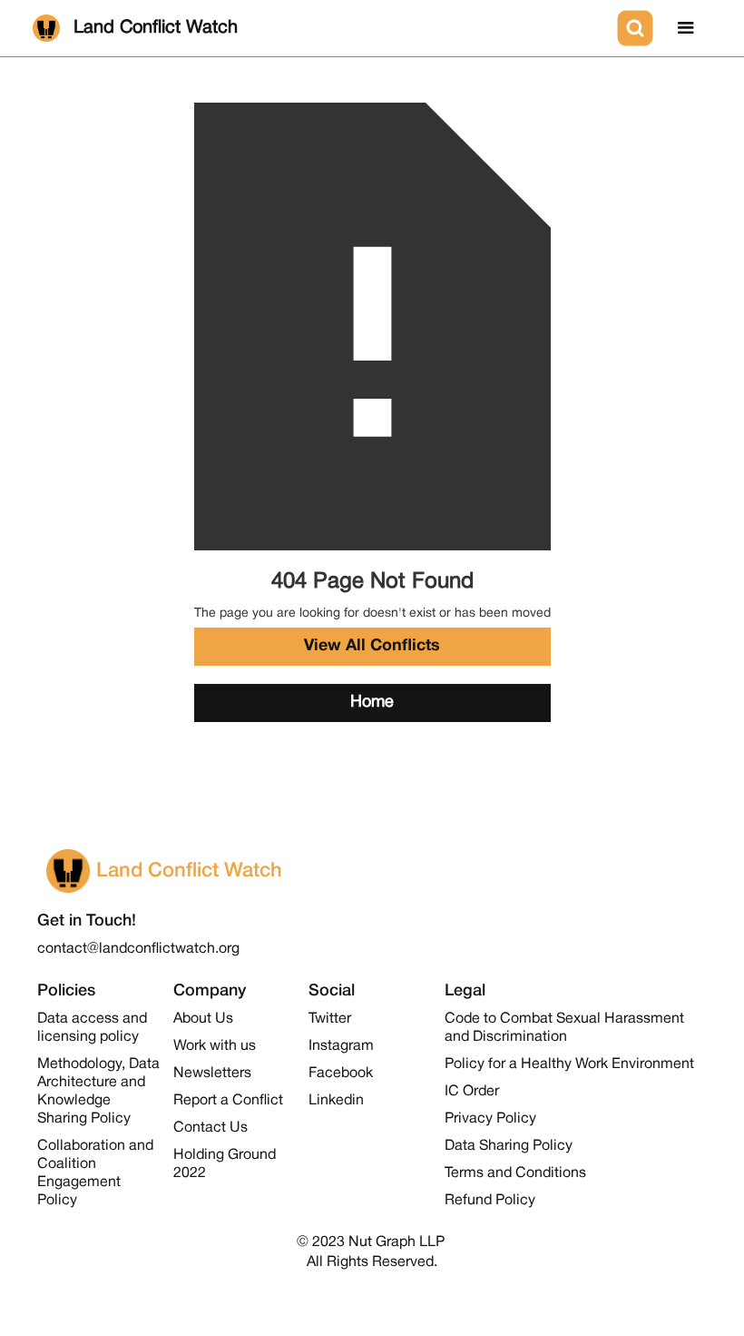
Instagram (341, 1046)
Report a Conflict (228, 1100)
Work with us (214, 1046)
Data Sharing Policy (509, 1146)
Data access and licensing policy (92, 1028)
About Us (203, 1019)
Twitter (329, 1019)
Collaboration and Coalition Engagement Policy (95, 1173)
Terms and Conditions (515, 1173)
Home (372, 702)
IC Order (472, 1091)
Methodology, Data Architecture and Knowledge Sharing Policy (98, 1091)
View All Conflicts (372, 646)
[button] (686, 28)
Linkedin (336, 1100)
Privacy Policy (490, 1119)
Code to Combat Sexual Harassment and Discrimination (564, 1028)
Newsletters (212, 1073)
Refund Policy (490, 1200)
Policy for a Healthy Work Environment (569, 1064)
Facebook (340, 1073)
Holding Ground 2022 (224, 1164)
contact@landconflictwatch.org (138, 949)
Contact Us (210, 1128)
